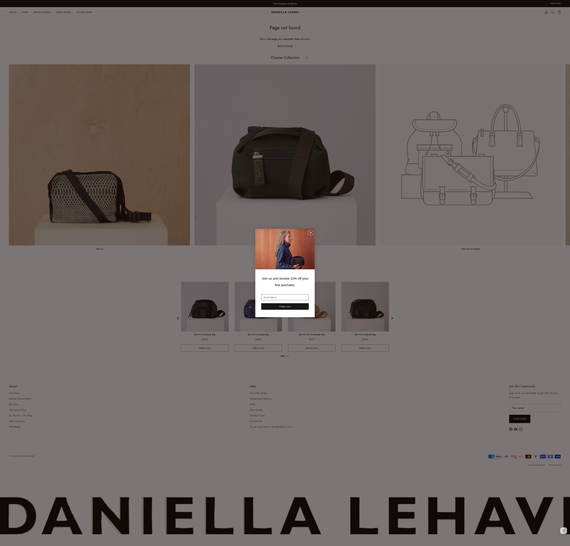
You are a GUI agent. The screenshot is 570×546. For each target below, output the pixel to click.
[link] (285, 249)
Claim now (285, 306)
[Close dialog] (310, 232)
